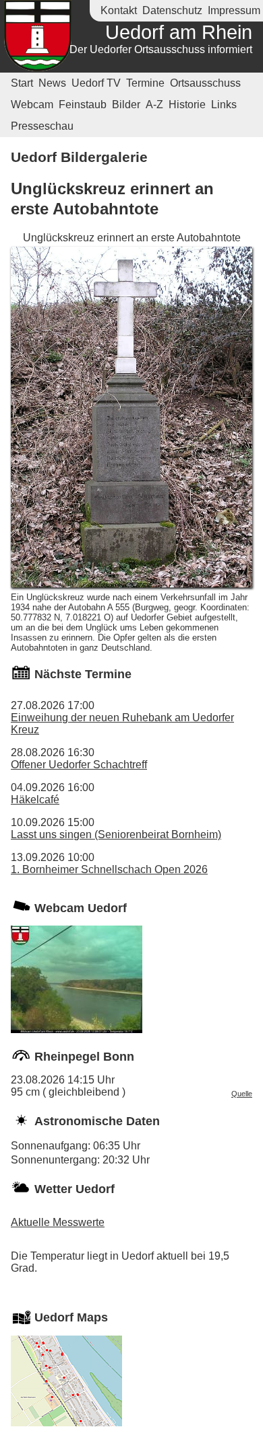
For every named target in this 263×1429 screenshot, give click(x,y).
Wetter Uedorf (74, 1189)
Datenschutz (172, 10)
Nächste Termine (83, 674)
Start (22, 83)
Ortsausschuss (205, 83)
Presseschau (42, 126)
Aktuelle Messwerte (58, 1222)
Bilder (126, 104)
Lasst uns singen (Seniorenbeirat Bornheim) (116, 834)
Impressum (234, 10)
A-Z (154, 104)
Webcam (32, 104)
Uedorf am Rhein (178, 32)
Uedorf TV (96, 83)
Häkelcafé (35, 799)
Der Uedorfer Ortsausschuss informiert (160, 49)
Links (224, 104)
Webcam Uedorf (80, 908)
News (52, 83)
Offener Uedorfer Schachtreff (79, 764)
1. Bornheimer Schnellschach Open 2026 (109, 869)
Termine (145, 83)
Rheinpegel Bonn (84, 1056)
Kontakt (118, 10)
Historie (187, 104)
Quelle (241, 1094)
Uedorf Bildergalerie (79, 157)
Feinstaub (83, 104)
